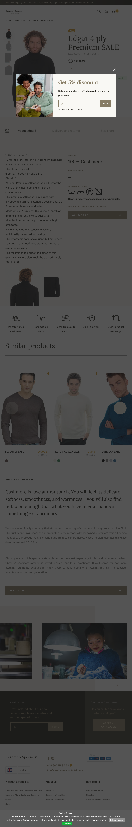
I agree (67, 823)
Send (105, 103)
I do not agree (116, 820)
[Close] (113, 70)
